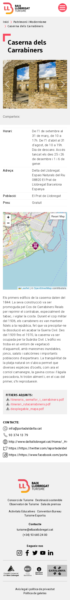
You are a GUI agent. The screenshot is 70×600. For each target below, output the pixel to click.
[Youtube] (43, 552)
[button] (8, 217)
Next (63, 84)
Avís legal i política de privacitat (35, 589)
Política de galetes (35, 593)
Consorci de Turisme (20, 500)
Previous (7, 84)
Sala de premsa (51, 504)
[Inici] (16, 8)
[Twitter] (35, 552)
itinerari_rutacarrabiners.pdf (30, 404)
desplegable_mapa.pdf (27, 409)
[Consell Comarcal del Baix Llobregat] (11, 570)
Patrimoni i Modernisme (29, 22)
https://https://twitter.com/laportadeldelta (39, 448)
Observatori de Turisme (24, 504)
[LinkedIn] (50, 552)
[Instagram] (19, 552)
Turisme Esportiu (35, 515)
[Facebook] (27, 552)
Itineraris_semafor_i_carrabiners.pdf (37, 399)
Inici (6, 22)
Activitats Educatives (22, 511)
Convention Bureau (49, 511)
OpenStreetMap (43, 288)
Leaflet (25, 288)
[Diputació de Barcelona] (33, 570)
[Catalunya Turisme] (57, 570)
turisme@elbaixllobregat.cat (35, 529)
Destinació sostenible (48, 500)
